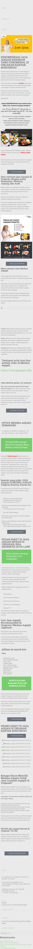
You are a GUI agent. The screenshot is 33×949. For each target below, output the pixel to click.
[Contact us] (4, 914)
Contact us (5, 918)
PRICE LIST (5, 19)
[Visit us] (4, 867)
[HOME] (4, 4)
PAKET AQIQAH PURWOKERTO (9, 943)
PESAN (4, 30)
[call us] (4, 897)
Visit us (4, 870)
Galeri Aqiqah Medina (6, 941)
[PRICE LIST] (4, 15)
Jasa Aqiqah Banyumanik (7, 948)
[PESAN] (4, 26)
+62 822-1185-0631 (8, 909)
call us (4, 901)
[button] (16, 770)
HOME (4, 8)
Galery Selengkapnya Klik (16, 370)
